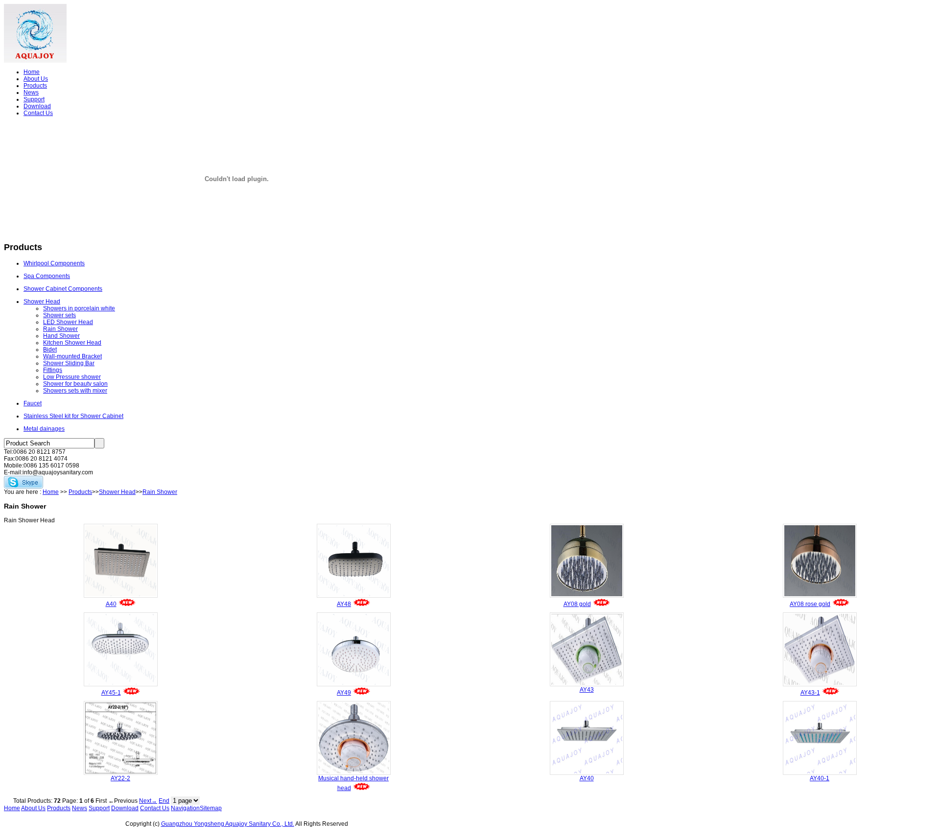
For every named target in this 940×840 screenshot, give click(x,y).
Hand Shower (61, 335)
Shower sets (59, 315)
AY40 (587, 778)
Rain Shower (60, 329)
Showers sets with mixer (75, 390)
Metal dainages (44, 428)
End (164, 800)
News (31, 92)
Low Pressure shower (72, 376)
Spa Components (47, 276)
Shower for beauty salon (75, 383)
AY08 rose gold (810, 604)
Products (35, 85)
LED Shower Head (68, 322)
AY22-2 (120, 778)
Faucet (33, 403)
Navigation (185, 808)
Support (34, 99)
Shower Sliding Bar (68, 363)
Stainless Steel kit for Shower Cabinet (73, 416)
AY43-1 (810, 692)
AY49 (344, 692)
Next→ (148, 800)
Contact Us (38, 113)
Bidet (50, 349)
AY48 (344, 604)
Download (37, 106)
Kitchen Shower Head (72, 342)
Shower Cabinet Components (63, 288)
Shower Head (42, 301)
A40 (111, 604)
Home (32, 72)
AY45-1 (111, 692)
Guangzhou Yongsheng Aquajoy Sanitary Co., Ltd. (227, 823)
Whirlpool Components (54, 263)
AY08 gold (577, 604)
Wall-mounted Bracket (72, 356)
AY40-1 (819, 778)
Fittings (52, 370)
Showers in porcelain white (79, 308)
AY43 (587, 689)
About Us (36, 78)
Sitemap (211, 808)
